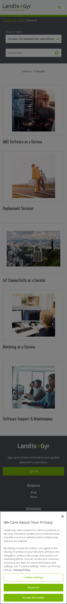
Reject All (33, 587)
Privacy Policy (22, 570)
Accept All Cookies (33, 597)
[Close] (62, 516)
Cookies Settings (33, 577)
